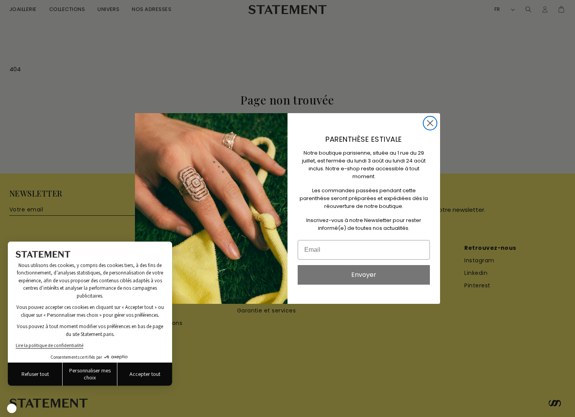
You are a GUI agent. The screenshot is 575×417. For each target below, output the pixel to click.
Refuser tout (35, 373)
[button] (11, 408)
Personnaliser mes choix (90, 374)
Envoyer (363, 274)
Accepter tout (144, 373)
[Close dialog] (430, 123)
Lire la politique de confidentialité (49, 345)
